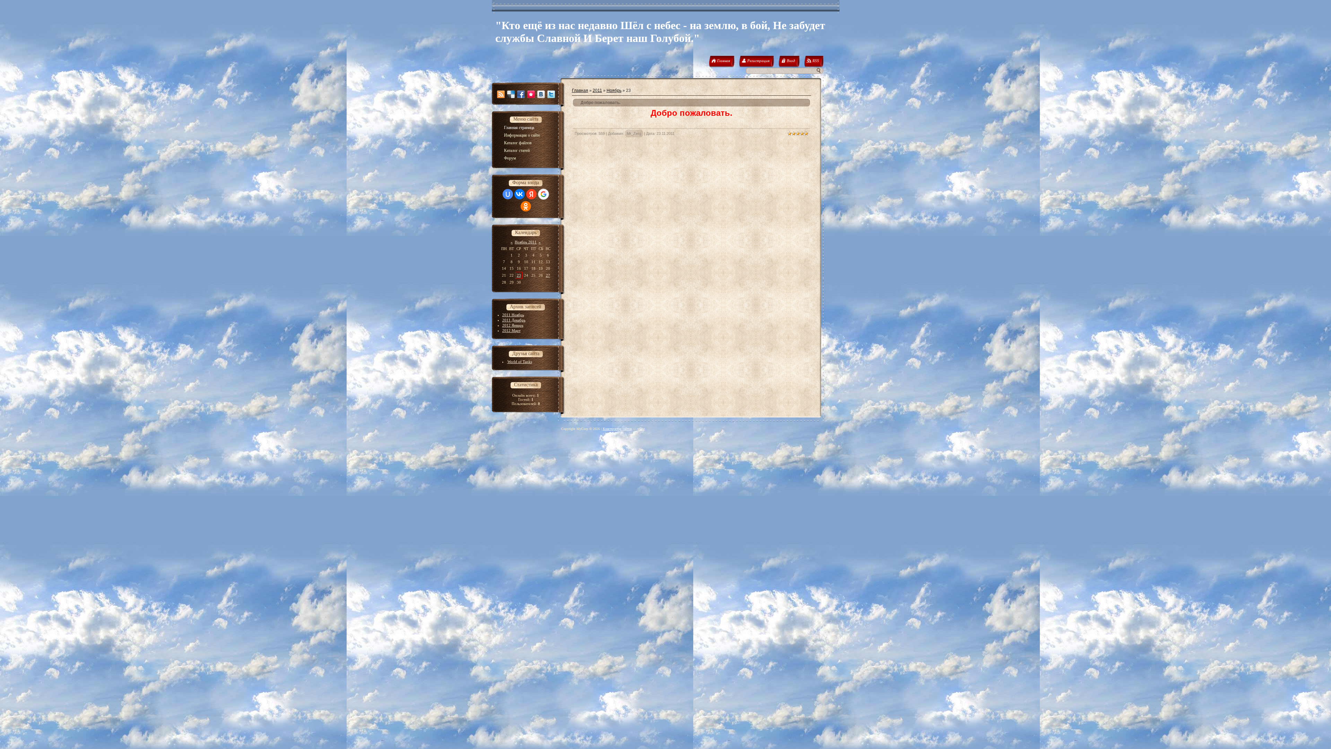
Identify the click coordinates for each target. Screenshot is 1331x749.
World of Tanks (519, 362)
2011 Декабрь (513, 320)
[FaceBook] (521, 94)
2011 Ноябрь (513, 315)
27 (548, 275)
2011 (597, 90)
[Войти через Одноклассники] (526, 206)
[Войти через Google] (543, 194)
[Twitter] (551, 94)
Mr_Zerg (634, 133)
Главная (580, 90)
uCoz (641, 429)
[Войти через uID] (508, 194)
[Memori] (531, 94)
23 (519, 275)
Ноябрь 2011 (526, 242)
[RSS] (501, 94)
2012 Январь (512, 325)
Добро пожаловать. (600, 102)
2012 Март (511, 330)
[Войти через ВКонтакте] (519, 194)
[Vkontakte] (541, 94)
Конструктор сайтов (617, 429)
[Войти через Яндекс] (531, 194)
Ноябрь (614, 90)
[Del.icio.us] (511, 94)
